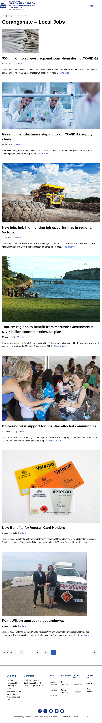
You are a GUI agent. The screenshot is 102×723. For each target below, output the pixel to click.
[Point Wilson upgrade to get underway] (51, 584)
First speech (78, 690)
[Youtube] (62, 711)
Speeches (78, 684)
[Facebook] (51, 711)
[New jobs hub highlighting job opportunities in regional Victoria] (51, 192)
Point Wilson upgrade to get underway (33, 621)
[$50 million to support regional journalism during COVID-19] (51, 41)
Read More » (65, 73)
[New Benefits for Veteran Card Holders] (51, 486)
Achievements (90, 683)
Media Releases (53, 683)
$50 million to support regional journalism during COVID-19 (50, 58)
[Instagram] (40, 711)
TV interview (65, 683)
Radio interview (65, 691)
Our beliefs (90, 690)
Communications (53, 690)
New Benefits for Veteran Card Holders (33, 528)
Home (4, 16)
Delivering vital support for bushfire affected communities (49, 426)
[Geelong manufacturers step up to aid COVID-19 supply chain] (51, 105)
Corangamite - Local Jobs (15, 16)
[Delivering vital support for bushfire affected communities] (51, 388)
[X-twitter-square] (57, 711)
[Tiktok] (45, 711)
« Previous (9, 653)
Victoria (19, 64)
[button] (92, 5)
